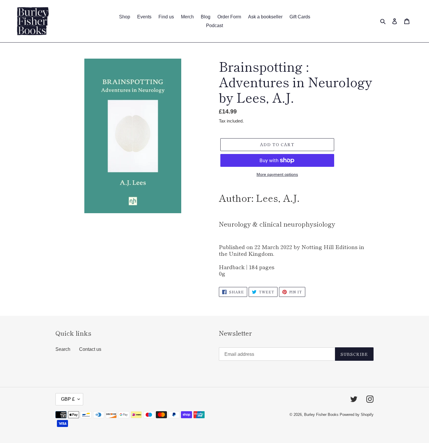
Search (62, 349)
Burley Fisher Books (322, 414)
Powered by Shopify (357, 414)
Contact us (90, 349)
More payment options (277, 174)
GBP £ (68, 399)
